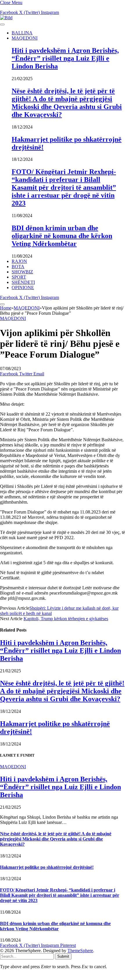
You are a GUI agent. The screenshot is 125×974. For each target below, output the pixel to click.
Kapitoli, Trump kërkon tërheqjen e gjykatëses (66, 618)
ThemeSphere (80, 950)
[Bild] (6, 17)
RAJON (19, 261)
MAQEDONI (25, 38)
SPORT (19, 277)
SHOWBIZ (22, 271)
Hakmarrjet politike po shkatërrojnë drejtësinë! (47, 867)
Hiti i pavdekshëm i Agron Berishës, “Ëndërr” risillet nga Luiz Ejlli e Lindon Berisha (65, 58)
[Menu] (2, 24)
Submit (63, 956)
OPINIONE (23, 287)
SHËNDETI (23, 282)
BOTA (18, 266)
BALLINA (22, 32)
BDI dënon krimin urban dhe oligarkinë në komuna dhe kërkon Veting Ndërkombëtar (62, 235)
